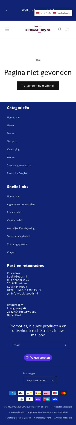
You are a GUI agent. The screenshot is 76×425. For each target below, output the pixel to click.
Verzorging (13, 149)
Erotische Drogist (17, 173)
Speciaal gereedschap (19, 165)
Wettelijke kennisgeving (19, 417)
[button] (7, 29)
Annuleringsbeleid (63, 417)
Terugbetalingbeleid (18, 236)
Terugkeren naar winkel (38, 85)
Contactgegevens (17, 244)
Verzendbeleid (15, 220)
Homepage (13, 117)
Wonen (11, 157)
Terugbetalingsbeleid (61, 406)
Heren (10, 125)
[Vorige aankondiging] (6, 10)
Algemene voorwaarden (21, 204)
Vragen (11, 252)
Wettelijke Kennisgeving (21, 228)
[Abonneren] (65, 345)
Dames (11, 133)
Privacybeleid (15, 212)
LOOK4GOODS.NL (20, 406)
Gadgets (12, 141)
